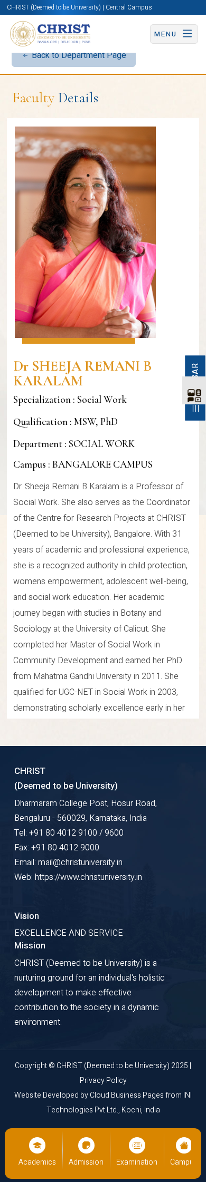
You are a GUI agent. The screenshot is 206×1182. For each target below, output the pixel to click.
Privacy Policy (103, 1080)
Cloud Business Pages (127, 1095)
